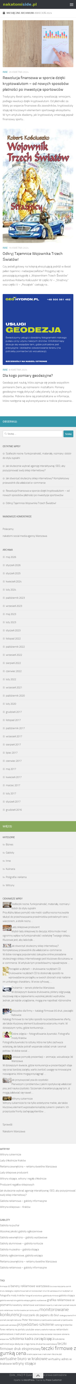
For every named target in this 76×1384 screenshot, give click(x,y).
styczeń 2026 (13, 565)
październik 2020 (15, 695)
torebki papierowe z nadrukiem (39, 1354)
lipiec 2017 (11, 752)
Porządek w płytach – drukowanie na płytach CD (34, 969)
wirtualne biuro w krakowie (24, 1358)
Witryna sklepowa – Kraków (15, 1207)
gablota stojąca (67, 1295)
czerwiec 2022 (14, 671)
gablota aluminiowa (51, 1295)
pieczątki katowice (14, 1320)
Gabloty (10, 852)
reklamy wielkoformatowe (44, 1330)
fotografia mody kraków (12, 1295)
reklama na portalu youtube (20, 1329)
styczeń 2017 (13, 801)
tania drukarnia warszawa (43, 1344)
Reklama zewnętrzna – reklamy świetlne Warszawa (28, 1166)
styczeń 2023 (13, 630)
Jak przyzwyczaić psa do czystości (29, 1079)
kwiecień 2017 (14, 777)
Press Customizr (54, 1380)
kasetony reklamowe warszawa (29, 1305)
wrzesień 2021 (14, 687)
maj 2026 (11, 557)
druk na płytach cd (65, 1291)
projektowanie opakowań (50, 1320)
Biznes (9, 844)
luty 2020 (11, 703)
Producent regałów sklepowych (17, 1184)
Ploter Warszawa (31, 1319)
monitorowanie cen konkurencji (26, 1310)
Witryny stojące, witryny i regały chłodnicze (23, 1178)
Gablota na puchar (9, 1225)
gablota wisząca (23, 1300)
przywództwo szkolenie (35, 1324)
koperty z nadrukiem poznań (57, 1305)
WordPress (29, 1380)
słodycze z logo (22, 1344)
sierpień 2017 (13, 744)
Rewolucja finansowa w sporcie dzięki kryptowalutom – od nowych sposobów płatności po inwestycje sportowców (36, 84)
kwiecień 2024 (14, 581)
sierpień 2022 (13, 663)
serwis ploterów (33, 1334)
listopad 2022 (13, 638)
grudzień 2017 (14, 712)
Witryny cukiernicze (22, 1098)
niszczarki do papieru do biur (40, 1315)
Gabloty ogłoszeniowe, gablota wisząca (21, 1255)
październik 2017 (15, 728)
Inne (5, 72)
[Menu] (71, 4)
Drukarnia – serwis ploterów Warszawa (32, 987)
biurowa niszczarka (57, 1286)
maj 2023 (11, 614)
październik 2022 (15, 646)
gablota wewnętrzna (8, 1300)
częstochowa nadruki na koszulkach (28, 1291)
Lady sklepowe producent (25, 927)
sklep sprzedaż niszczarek (50, 1334)
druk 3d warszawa (50, 1291)
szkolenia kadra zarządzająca (31, 1338)
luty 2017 (11, 793)
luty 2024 (11, 589)
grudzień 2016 (14, 809)
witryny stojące (24, 1363)
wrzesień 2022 (14, 654)
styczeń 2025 (13, 573)
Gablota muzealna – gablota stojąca (19, 1249)
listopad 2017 (13, 720)
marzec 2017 (13, 785)
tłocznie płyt (57, 1354)
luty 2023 (11, 622)
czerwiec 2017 (14, 760)
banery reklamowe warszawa (30, 1286)
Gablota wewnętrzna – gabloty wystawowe (23, 1237)
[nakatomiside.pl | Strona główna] (25, 4)
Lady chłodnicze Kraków (13, 1160)
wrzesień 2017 (14, 736)
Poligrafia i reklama (16, 877)
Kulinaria (10, 869)
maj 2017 (11, 769)
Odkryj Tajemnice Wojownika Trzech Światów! (31, 503)
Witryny (10, 885)
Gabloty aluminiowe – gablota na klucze (21, 1243)
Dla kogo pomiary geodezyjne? (28, 375)
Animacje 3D (5, 1286)
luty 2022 (11, 679)
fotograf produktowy (34, 1295)
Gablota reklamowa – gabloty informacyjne (23, 1201)
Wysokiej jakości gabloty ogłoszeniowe (21, 1231)
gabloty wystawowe (38, 1300)
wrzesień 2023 (14, 606)
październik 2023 (15, 597)
